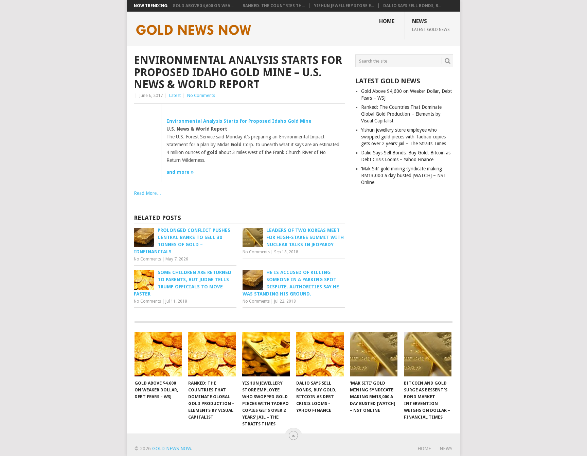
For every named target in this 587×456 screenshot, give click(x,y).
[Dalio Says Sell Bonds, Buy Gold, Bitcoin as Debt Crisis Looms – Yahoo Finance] (320, 354)
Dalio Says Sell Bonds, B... (412, 5)
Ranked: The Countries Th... (274, 5)
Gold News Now (171, 448)
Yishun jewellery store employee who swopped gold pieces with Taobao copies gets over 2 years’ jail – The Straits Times (403, 136)
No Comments (201, 95)
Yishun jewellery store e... (344, 5)
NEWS (431, 25)
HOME (386, 21)
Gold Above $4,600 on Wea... (203, 5)
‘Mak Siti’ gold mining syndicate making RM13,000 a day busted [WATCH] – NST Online (403, 175)
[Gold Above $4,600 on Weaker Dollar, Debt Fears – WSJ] (158, 354)
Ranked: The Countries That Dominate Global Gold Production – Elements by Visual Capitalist (401, 113)
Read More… (147, 193)
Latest (175, 95)
